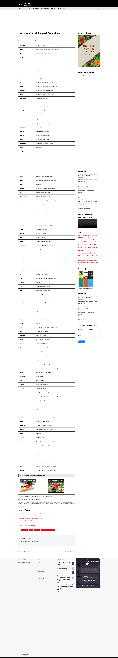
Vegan (91, 262)
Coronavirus (90, 239)
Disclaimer (40, 576)
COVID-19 (95, 239)
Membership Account (94, 4)
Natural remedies (90, 258)
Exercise (97, 244)
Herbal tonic (86, 250)
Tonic (96, 260)
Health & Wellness (45, 8)
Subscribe (82, 341)
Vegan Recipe (96, 262)
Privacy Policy (40, 574)
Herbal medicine (87, 247)
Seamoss (85, 260)
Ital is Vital (92, 253)
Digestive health (84, 244)
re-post (40, 496)
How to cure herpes (81, 253)
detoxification (91, 242)
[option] (87, 570)
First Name (80, 329)
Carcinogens (24, 530)
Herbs (35, 36)
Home (20, 8)
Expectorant (37, 530)
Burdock (95, 237)
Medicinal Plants (93, 255)
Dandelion (84, 242)
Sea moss (82, 260)
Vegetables (80, 264)
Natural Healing (81, 258)
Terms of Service (41, 571)
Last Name (91, 329)
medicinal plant (84, 255)
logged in (28, 541)
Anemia (93, 235)
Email (79, 335)
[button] (60, 8)
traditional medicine (83, 262)
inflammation (86, 253)
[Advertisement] (59, 19)
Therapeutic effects (50, 530)
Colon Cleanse (85, 239)
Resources (40, 564)
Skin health (88, 260)
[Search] (98, 8)
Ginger (79, 247)
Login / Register (41, 578)
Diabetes (97, 242)
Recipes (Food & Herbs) (34, 8)
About (39, 567)
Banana (87, 237)
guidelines (50, 496)
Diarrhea (79, 244)
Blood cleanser (90, 237)
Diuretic (31, 530)
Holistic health (96, 250)
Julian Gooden (22, 36)
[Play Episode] (87, 563)
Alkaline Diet (88, 235)
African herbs (81, 235)
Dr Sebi (93, 244)
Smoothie (92, 260)
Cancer (81, 239)
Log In (88, 4)
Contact (39, 569)
